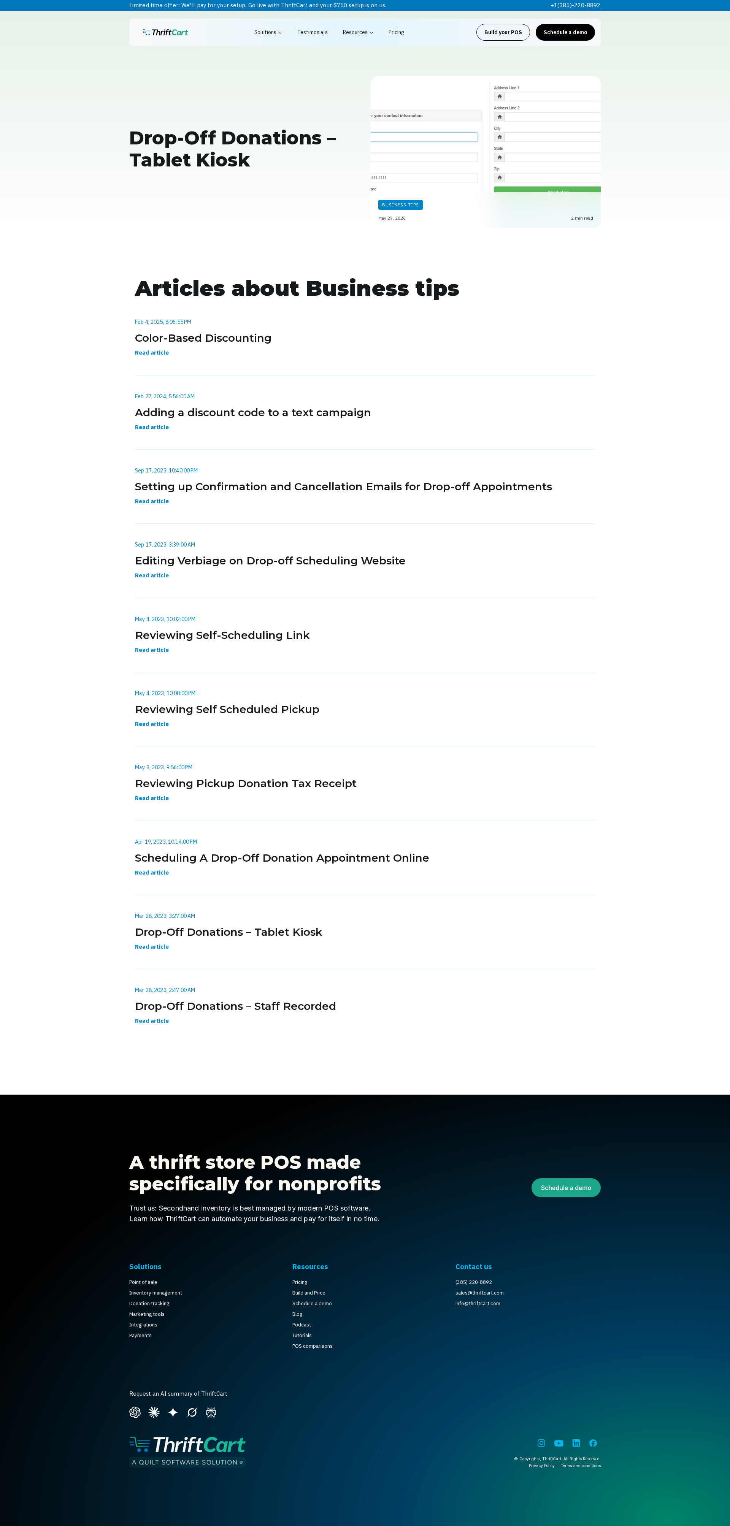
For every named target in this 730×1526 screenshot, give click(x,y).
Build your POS (503, 32)
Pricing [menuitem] (299, 1282)
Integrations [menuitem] (143, 1325)
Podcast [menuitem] (301, 1325)
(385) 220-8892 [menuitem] (473, 1282)
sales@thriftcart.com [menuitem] (479, 1293)
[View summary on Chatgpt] (135, 1411)
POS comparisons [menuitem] (312, 1346)
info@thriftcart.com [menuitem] (477, 1303)
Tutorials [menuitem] (302, 1335)
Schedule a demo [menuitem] (312, 1303)
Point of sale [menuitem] (143, 1282)
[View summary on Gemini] (173, 1411)
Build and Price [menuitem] (308, 1293)
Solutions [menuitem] (145, 1266)
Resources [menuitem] (310, 1266)
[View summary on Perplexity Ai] (211, 1411)
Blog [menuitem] (297, 1314)
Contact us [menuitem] (473, 1266)
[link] (165, 32)
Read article (152, 352)
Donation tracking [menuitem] (149, 1303)
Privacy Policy (542, 1465)
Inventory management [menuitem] (155, 1293)
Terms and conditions (581, 1465)
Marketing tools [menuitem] (147, 1314)
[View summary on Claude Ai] (154, 1411)
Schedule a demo (565, 32)
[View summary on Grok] (192, 1411)
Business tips (400, 205)
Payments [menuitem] (140, 1335)
